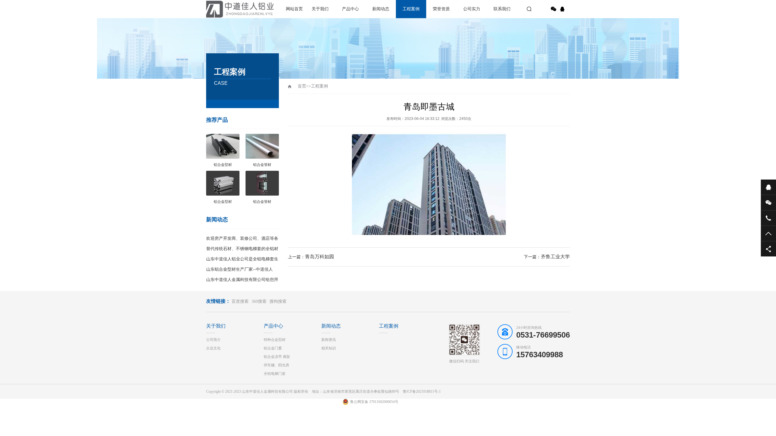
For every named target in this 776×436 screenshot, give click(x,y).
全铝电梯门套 (275, 374)
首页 (302, 86)
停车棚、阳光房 (276, 365)
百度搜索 (240, 301)
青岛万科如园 (319, 256)
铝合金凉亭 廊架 (277, 357)
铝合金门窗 (273, 348)
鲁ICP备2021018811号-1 (422, 391)
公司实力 (471, 9)
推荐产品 (217, 120)
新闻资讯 (328, 340)
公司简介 (213, 340)
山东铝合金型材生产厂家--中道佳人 (239, 269)
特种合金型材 (275, 340)
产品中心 (350, 9)
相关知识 (328, 348)
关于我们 (320, 9)
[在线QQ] (563, 9)
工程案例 (411, 9)
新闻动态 (380, 9)
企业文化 (213, 348)
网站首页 (294, 9)
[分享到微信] (553, 9)
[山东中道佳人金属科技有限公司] (227, 9)
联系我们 (501, 9)
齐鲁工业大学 (555, 256)
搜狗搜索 (277, 301)
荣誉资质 (441, 9)
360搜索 (259, 301)
